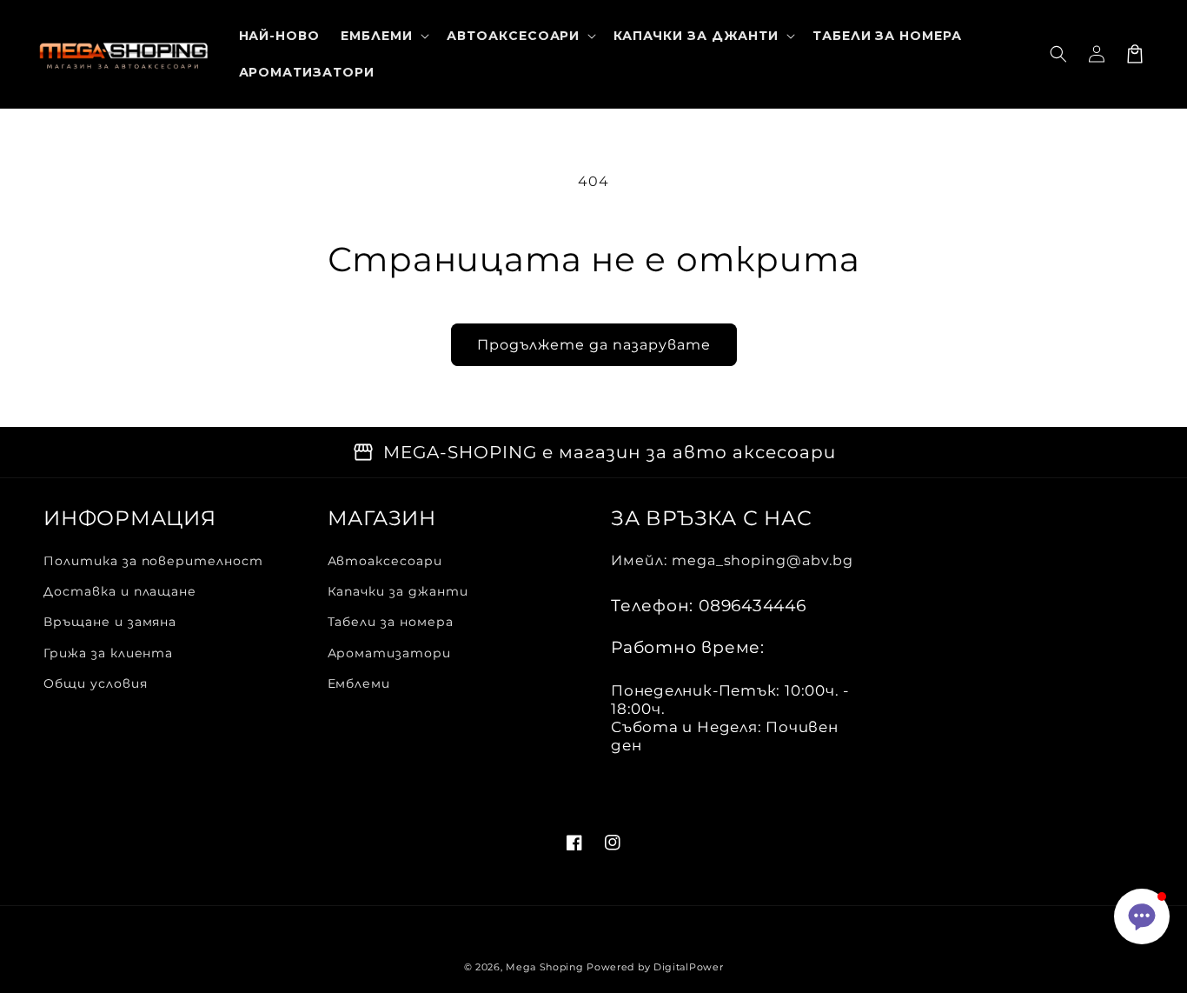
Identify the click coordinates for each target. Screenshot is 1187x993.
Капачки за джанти (398, 591)
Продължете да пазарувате (594, 345)
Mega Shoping (544, 967)
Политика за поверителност (153, 561)
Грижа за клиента (108, 653)
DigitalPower (688, 967)
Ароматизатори (389, 653)
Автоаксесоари (385, 561)
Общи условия (95, 683)
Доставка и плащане (119, 591)
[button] (1058, 54)
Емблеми (359, 683)
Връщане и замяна (109, 622)
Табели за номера (391, 622)
